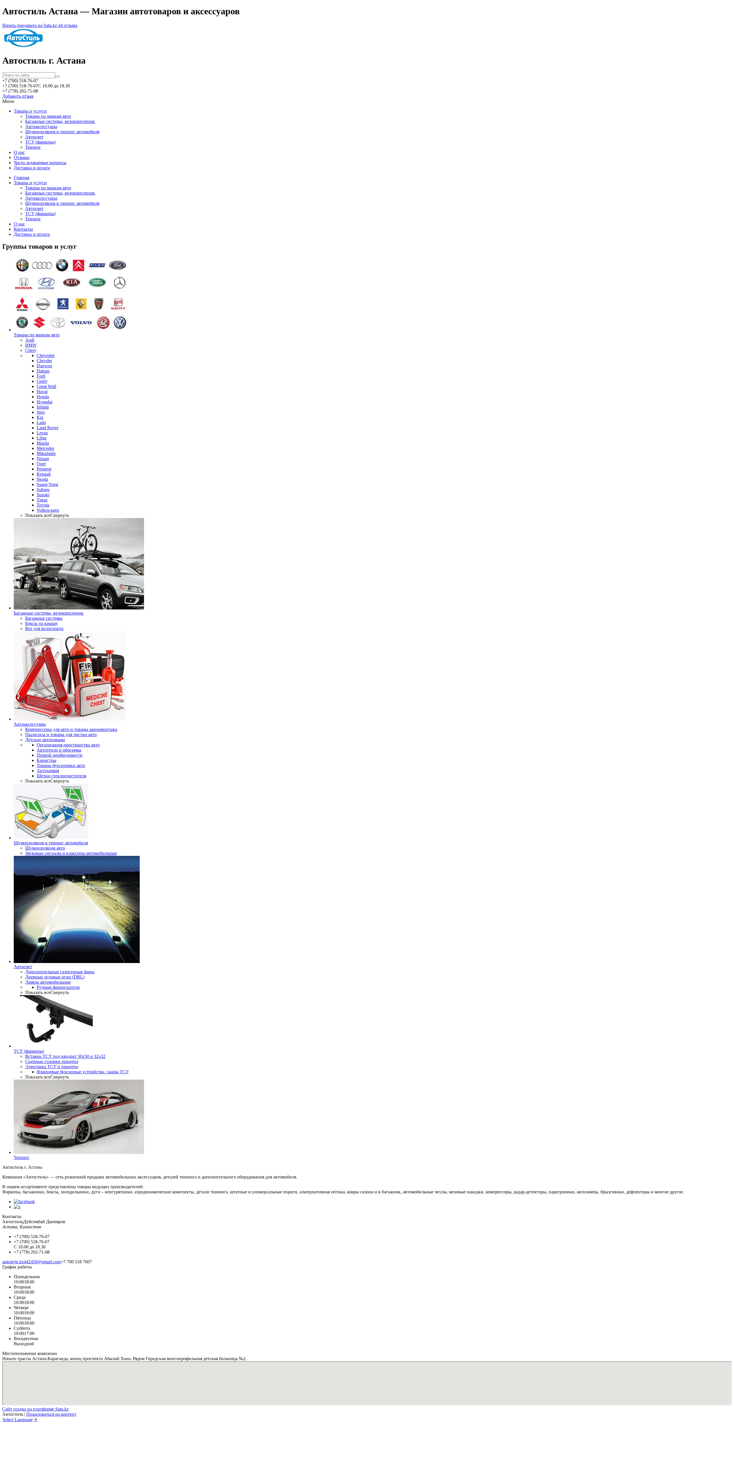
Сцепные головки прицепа (51, 1061)
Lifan (41, 438)
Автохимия (48, 770)
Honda (43, 396)
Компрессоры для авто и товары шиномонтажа (71, 729)
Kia (40, 417)
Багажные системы (43, 618)
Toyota (43, 505)
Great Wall (46, 386)
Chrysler (44, 360)
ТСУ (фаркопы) (40, 142)
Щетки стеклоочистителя (61, 775)
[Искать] (57, 76)
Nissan (43, 458)
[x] (17, 1206)
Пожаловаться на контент (51, 1414)
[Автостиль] (23, 46)
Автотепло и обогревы (59, 750)
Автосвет (34, 136)
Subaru (43, 489)
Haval (42, 391)
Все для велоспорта (44, 628)
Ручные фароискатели (58, 987)
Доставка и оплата (32, 167)
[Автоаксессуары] (70, 719)
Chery (30, 350)
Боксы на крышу (41, 623)
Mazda (43, 443)
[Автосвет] (77, 961)
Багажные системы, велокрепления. (60, 121)
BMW (31, 345)
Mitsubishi (46, 453)
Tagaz (42, 499)
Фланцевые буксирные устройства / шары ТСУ (83, 1071)
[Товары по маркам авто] (71, 329)
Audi (29, 340)
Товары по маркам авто (48, 116)
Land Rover (47, 427)
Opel (41, 463)
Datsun (43, 370)
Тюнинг (33, 147)
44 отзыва (67, 25)
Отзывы (21, 157)
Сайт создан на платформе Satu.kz (35, 1409)
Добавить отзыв (18, 96)
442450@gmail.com (42, 1261)
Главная (21, 177)
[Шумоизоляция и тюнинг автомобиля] (51, 837)
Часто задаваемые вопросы (40, 162)
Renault (44, 474)
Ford (41, 376)
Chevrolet (45, 355)
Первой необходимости (59, 755)
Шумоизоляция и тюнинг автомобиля (62, 131)
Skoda (42, 479)
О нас (19, 152)
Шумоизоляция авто (45, 848)
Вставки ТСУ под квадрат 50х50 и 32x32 (65, 1056)
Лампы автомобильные (48, 982)
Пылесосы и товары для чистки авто (61, 734)
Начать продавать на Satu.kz (30, 25)
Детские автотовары (45, 739)
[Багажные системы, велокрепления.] (79, 607)
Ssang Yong (47, 484)
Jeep (41, 412)
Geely (42, 381)
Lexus (42, 432)
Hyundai (44, 401)
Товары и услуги (30, 111)
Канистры (46, 760)
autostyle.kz (13, 1261)
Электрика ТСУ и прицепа (51, 1066)
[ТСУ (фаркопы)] (53, 1046)
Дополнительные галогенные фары (59, 971)
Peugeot (44, 468)
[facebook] (24, 1201)
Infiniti (43, 407)
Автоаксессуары (41, 126)
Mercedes (45, 448)
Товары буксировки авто (61, 765)
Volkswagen (48, 510)
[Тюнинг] (79, 1152)
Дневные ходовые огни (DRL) (54, 976)
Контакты (23, 229)
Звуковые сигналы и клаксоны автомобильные (71, 853)
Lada (41, 422)
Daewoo (44, 365)
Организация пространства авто (68, 744)
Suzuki (43, 494)
